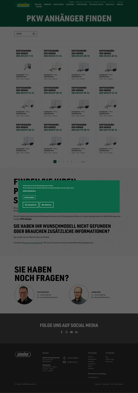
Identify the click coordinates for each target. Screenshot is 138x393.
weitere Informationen (29, 191)
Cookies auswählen (29, 197)
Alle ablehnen (47, 205)
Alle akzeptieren (31, 205)
